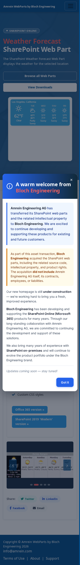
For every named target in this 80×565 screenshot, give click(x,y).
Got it (65, 382)
